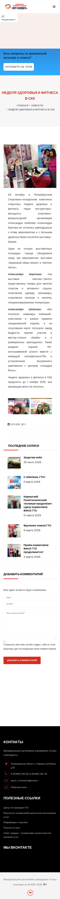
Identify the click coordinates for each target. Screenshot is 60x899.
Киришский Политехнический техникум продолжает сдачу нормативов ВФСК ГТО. (38, 503)
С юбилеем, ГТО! (34, 477)
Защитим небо (33, 457)
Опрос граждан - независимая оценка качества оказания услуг (27, 835)
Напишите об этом (18, 67)
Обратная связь (19, 787)
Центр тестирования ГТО (16, 807)
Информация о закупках (15, 822)
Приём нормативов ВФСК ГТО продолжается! (36, 548)
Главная (22, 105)
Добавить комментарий (22, 660)
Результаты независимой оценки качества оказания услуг (29, 815)
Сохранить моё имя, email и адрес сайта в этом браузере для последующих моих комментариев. (29, 646)
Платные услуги (11, 827)
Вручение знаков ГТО (37, 525)
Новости (37, 105)
